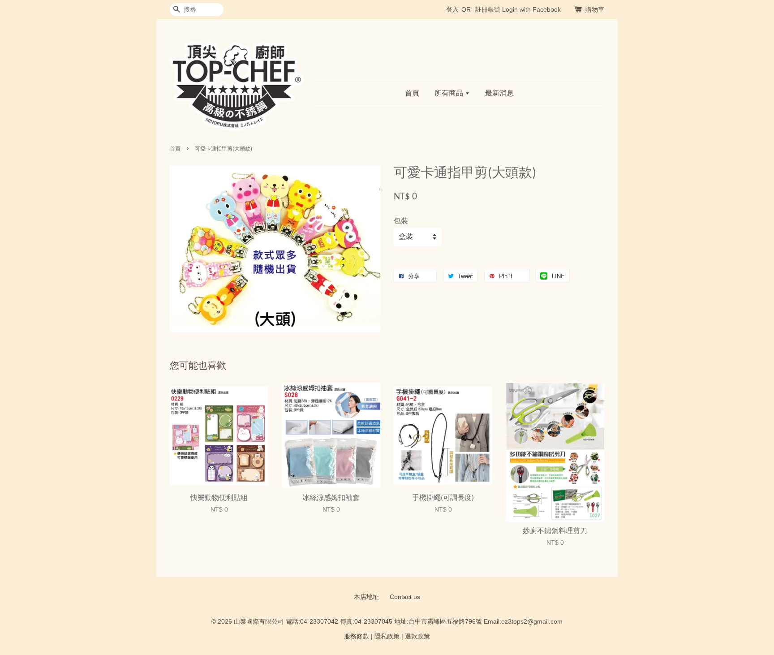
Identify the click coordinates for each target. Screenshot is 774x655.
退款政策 (417, 636)
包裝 (401, 220)
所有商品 (449, 93)
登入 (452, 9)
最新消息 (499, 93)
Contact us (405, 597)
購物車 (594, 9)
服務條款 (356, 636)
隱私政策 (387, 636)
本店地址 (366, 597)
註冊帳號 (487, 9)
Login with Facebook (531, 9)
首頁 (412, 93)
